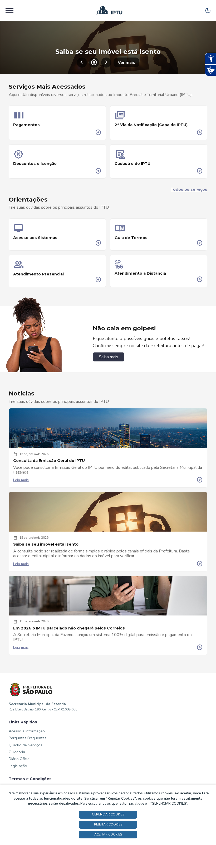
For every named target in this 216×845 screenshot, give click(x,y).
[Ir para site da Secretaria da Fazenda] (31, 690)
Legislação (18, 765)
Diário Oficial (20, 758)
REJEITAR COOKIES (108, 824)
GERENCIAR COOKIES (108, 814)
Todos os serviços (189, 189)
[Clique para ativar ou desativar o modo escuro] (208, 11)
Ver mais (126, 62)
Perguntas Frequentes (27, 738)
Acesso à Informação (27, 731)
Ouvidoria (17, 752)
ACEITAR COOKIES (108, 834)
